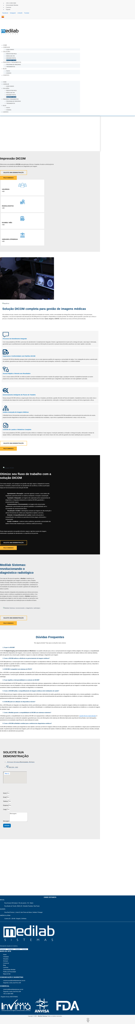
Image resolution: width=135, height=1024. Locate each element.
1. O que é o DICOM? (9, 647)
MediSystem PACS (11, 53)
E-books (8, 73)
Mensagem (6, 821)
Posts (8, 71)
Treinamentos (10, 66)
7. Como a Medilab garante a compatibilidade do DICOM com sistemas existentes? (27, 712)
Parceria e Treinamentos (12, 62)
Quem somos (10, 49)
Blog (5, 68)
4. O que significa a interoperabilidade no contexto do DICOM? (21, 680)
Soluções (6, 51)
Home (5, 45)
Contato (6, 75)
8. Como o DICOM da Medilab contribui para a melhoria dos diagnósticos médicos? (27, 723)
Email (5, 797)
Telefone (5, 801)
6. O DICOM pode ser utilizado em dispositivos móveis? (19, 701)
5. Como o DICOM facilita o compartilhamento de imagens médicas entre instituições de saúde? (31, 691)
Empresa (5, 805)
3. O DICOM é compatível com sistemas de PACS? (17, 669)
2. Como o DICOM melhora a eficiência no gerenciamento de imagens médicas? (26, 658)
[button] (40, 79)
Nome (5, 793)
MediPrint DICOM (11, 60)
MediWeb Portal (11, 58)
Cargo (5, 809)
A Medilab (6, 47)
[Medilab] (10, 42)
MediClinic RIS (10, 56)
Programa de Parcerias (13, 64)
